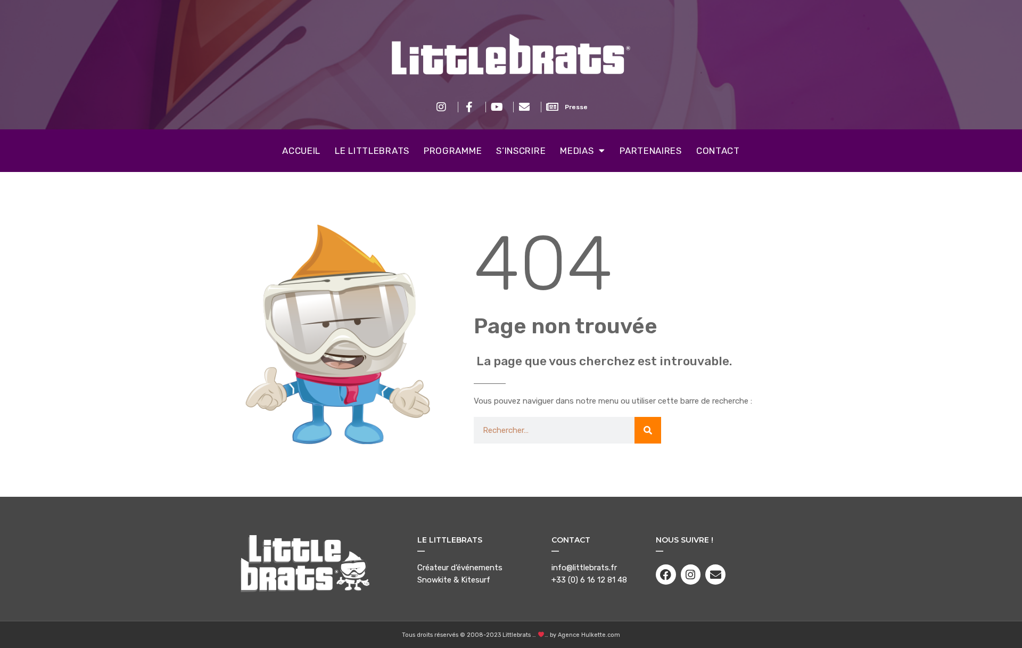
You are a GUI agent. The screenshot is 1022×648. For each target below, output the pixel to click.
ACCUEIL (301, 150)
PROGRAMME (453, 150)
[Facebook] (666, 574)
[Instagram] (691, 574)
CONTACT (718, 150)
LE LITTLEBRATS (372, 150)
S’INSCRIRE (521, 150)
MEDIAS (577, 150)
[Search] (647, 430)
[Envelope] (715, 574)
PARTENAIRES (651, 150)
